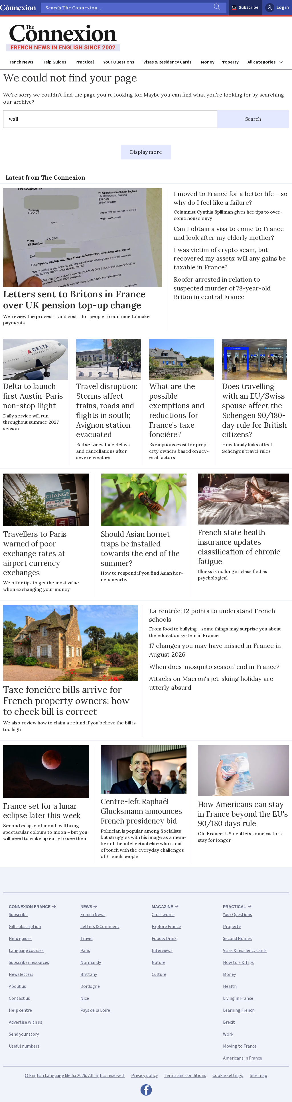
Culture (159, 974)
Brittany (88, 974)
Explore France (166, 926)
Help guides (20, 938)
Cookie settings (227, 1075)
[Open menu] (268, 62)
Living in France (238, 998)
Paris (85, 950)
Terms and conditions (185, 1075)
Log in (283, 7)
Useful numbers (24, 1046)
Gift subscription (25, 926)
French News (20, 62)
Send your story (24, 1034)
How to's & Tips (238, 962)
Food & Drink (164, 938)
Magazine (162, 906)
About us (17, 986)
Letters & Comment (99, 926)
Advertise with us (25, 1022)
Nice (84, 998)
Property (229, 62)
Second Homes (237, 938)
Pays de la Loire (95, 1010)
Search (253, 119)
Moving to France (240, 1046)
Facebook (146, 1091)
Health (230, 986)
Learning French (239, 1010)
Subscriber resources (29, 962)
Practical (85, 62)
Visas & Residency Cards (167, 62)
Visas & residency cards (245, 950)
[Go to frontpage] (63, 38)
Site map (258, 1075)
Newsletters (21, 974)
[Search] (216, 8)
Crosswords (163, 914)
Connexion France (29, 906)
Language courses (26, 950)
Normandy (90, 962)
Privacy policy (144, 1075)
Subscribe (249, 7)
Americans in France (242, 1058)
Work (228, 1034)
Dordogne (90, 986)
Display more (146, 152)
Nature (158, 962)
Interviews (162, 950)
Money (207, 62)
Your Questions (118, 62)
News (86, 906)
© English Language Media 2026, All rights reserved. (75, 1075)
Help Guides (54, 62)
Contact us (19, 998)
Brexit (229, 1022)
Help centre (20, 1010)
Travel (86, 938)
